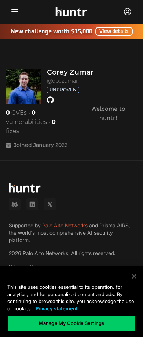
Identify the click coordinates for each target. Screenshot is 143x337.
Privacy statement (57, 308)
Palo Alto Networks (65, 225)
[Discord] (15, 204)
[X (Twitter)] (50, 204)
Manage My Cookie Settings (71, 323)
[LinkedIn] (32, 204)
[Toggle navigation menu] (14, 11)
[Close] (134, 276)
